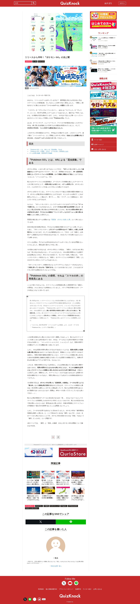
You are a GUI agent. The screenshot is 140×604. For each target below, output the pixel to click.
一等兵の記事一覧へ (56, 566)
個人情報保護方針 (51, 589)
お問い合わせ (97, 589)
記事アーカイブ (99, 144)
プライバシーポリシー (66, 589)
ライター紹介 (98, 140)
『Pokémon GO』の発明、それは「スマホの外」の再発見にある (48, 151)
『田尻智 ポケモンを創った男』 (61, 219)
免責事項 (78, 589)
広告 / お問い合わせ (100, 149)
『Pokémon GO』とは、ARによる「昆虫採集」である (45, 149)
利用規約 (41, 589)
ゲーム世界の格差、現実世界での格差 (40, 153)
